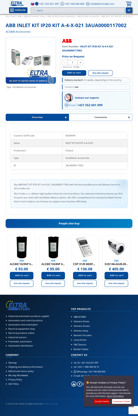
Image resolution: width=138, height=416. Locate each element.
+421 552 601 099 (90, 105)
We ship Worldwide (18, 375)
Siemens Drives (81, 321)
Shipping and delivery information (25, 366)
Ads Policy (13, 383)
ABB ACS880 (80, 316)
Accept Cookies (102, 401)
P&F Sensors (80, 344)
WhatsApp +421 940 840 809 (90, 371)
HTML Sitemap (51, 404)
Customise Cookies (121, 401)
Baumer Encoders (83, 335)
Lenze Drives (80, 339)
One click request (100, 73)
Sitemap (12, 362)
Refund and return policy (21, 371)
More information (115, 396)
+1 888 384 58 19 (90, 366)
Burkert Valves (81, 349)
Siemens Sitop (81, 330)
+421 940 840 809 (74, 3)
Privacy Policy (15, 379)
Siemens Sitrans (82, 326)
